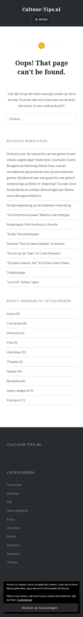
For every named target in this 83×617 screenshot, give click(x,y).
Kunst (11, 313)
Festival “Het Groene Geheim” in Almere (35, 243)
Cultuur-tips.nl (24, 444)
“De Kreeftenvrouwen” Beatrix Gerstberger (38, 215)
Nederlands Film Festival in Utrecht (32, 224)
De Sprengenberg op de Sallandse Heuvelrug (39, 205)
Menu (43, 19)
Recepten (13, 381)
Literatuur (14, 352)
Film (10, 342)
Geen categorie (18, 390)
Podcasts (13, 400)
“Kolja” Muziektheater (23, 234)
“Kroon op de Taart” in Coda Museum (34, 253)
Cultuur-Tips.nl (41, 9)
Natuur (12, 371)
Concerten (14, 323)
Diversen (13, 333)
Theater (12, 362)
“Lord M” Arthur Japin (23, 282)
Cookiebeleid (24, 599)
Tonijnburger (16, 272)
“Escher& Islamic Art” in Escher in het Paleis (38, 263)
